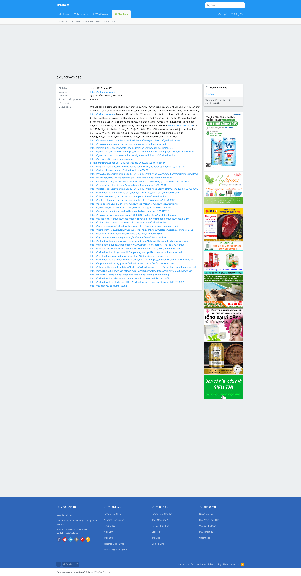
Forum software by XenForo (84, 572)
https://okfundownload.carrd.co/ (162, 263)
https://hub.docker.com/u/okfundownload (111, 222)
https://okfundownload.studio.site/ (107, 282)
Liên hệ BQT (158, 543)
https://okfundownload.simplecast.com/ (110, 278)
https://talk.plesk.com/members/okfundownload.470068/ (119, 170)
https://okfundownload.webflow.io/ (161, 203)
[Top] (238, 564)
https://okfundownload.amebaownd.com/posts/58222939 (120, 259)
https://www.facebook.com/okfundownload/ (112, 140)
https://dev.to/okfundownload (105, 256)
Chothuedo (204, 538)
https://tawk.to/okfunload (164, 215)
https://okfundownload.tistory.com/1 (150, 278)
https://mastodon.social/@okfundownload (171, 229)
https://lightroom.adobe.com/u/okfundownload (153, 155)
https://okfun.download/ (102, 92)
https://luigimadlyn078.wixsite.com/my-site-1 (113, 177)
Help (225, 564)
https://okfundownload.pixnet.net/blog (149, 274)
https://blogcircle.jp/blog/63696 (158, 200)
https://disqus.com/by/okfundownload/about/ (149, 207)
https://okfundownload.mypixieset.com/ (168, 241)
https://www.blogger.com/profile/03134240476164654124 (120, 174)
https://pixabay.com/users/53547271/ (149, 211)
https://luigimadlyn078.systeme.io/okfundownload (156, 252)
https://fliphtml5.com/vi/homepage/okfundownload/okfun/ (159, 218)
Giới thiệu (157, 532)
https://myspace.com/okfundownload (109, 211)
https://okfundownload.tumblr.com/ (155, 177)
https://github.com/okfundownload (108, 151)
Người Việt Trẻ (206, 514)
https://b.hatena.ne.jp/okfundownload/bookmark (164, 181)
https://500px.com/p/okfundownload (109, 218)
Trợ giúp (156, 538)
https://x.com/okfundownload (150, 144)
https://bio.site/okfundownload (106, 267)
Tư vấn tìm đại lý (112, 514)
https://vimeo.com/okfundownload (144, 151)
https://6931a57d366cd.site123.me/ (109, 285)
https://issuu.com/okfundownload (162, 192)
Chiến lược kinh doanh (115, 549)
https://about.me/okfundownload (150, 222)
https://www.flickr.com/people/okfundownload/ (114, 181)
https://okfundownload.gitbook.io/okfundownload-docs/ (119, 241)
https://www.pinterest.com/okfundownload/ (112, 144)
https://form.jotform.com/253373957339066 (175, 188)
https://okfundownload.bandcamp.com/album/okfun (117, 192)
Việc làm (108, 532)
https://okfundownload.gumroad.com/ (158, 226)
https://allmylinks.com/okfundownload (176, 267)
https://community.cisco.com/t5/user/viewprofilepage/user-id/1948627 (126, 233)
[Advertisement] (150, 48)
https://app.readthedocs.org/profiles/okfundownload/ (117, 263)
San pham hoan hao (209, 520)
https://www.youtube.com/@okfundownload (158, 140)
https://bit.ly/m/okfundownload (178, 151)
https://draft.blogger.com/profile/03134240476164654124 (120, 188)
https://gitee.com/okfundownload (107, 244)
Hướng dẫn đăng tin (162, 514)
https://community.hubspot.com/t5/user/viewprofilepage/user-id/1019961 (128, 185)
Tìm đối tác (109, 526)
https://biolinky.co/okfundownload (174, 271)
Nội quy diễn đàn (160, 526)
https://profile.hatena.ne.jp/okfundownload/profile (115, 200)
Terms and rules (198, 564)
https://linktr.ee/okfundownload (151, 196)
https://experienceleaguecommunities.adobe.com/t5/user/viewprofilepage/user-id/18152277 (137, 166)
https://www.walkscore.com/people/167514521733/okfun (154, 244)
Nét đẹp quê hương (114, 543)
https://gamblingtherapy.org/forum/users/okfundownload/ (120, 229)
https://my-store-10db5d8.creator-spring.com (145, 256)
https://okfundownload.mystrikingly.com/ (171, 259)
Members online (218, 87)
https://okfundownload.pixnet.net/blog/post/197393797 (155, 282)
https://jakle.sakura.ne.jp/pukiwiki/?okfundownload (116, 203)
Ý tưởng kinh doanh (114, 520)
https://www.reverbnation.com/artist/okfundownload (153, 248)
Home (232, 564)
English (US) (71, 564)
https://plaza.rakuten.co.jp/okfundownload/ (112, 196)
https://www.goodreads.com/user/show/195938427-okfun (120, 215)
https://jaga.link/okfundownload (140, 271)
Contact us (183, 564)
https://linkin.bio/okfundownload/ (139, 267)
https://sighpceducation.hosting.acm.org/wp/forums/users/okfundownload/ (128, 237)
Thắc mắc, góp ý (160, 520)
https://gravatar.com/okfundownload (109, 155)
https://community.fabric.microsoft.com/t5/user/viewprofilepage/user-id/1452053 (132, 148)
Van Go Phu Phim (207, 526)
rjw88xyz (209, 94)
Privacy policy (214, 564)
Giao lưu (108, 538)
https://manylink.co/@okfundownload (109, 274)
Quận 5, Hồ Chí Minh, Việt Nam (106, 95)
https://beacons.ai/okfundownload (107, 248)
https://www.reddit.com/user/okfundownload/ (175, 174)
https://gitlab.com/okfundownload (107, 207)
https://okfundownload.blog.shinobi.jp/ (110, 252)
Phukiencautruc (206, 532)
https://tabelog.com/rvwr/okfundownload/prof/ (114, 226)
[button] (88, 14)
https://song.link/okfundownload (106, 271)
